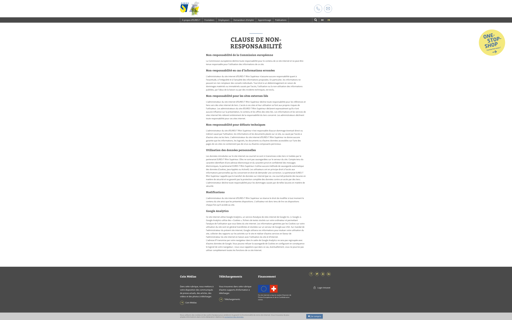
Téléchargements (232, 299)
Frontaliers (209, 20)
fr (329, 20)
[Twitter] (317, 273)
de (322, 20)
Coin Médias (191, 302)
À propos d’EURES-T (191, 20)
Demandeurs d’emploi (243, 20)
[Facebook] (311, 273)
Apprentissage (264, 20)
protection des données (234, 317)
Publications (280, 20)
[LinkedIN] (329, 273)
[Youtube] (323, 273)
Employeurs (223, 20)
